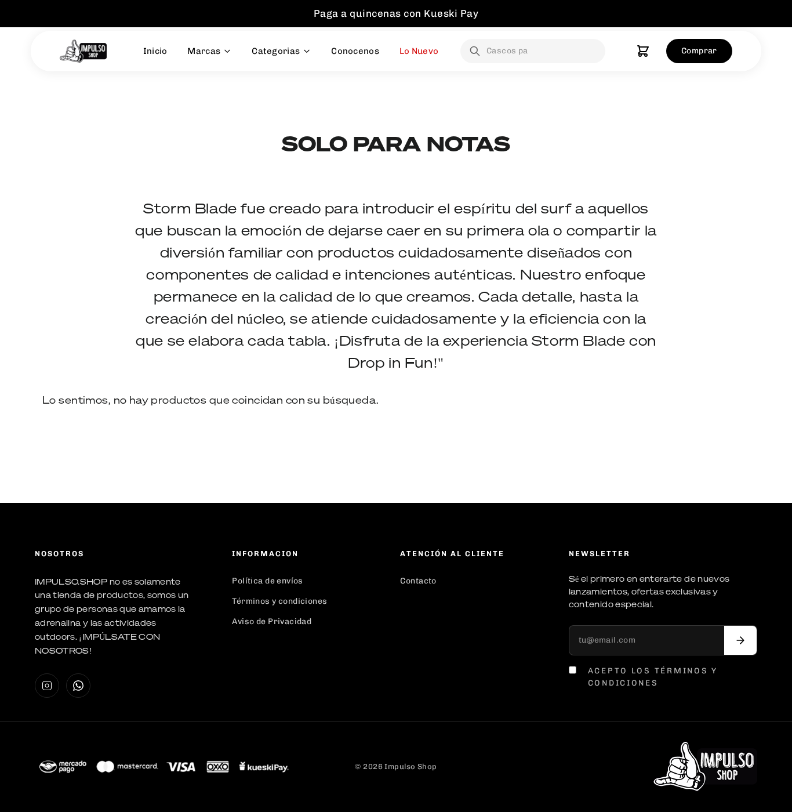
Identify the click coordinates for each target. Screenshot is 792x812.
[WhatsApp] (78, 685)
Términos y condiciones (279, 601)
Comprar (699, 51)
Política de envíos (267, 581)
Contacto (418, 581)
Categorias (276, 51)
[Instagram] (47, 685)
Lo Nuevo (418, 51)
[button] (643, 51)
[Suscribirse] (740, 640)
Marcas (203, 51)
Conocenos (355, 51)
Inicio (155, 51)
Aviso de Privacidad (271, 621)
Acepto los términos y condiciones (653, 676)
